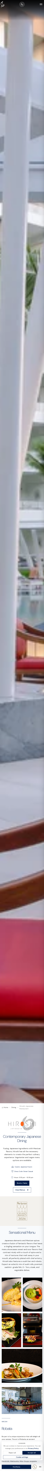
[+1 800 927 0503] (22, 4)
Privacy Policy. (33, 1448)
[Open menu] (39, 4)
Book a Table (22, 1183)
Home (6, 1107)
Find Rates (16, 1467)
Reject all (12, 1453)
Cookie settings (22, 1457)
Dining (13, 1107)
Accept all (32, 1453)
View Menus (20, 1190)
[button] (11, 1295)
